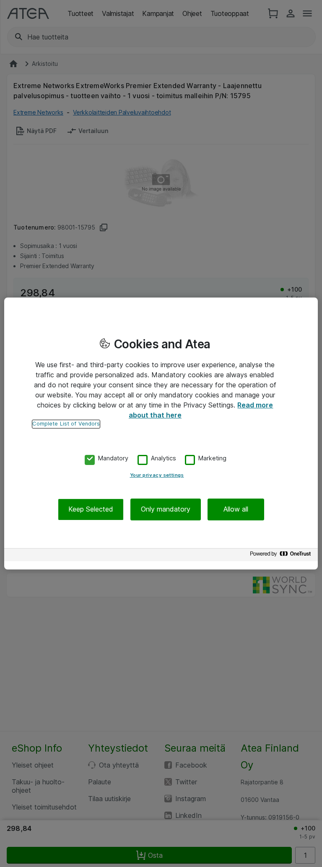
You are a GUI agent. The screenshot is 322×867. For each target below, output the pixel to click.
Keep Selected (90, 509)
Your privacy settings (157, 475)
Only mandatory (165, 509)
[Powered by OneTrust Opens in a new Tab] (282, 556)
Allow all (235, 509)
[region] (161, 433)
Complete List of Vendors (66, 423)
